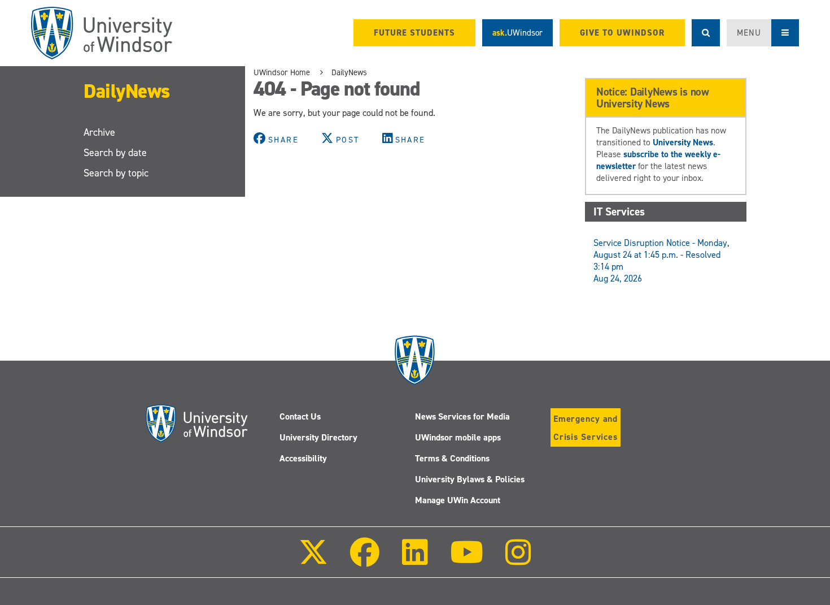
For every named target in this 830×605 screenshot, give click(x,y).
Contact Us (300, 416)
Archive (99, 132)
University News (683, 142)
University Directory (318, 437)
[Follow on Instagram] (518, 560)
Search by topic (116, 173)
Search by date (115, 152)
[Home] (101, 33)
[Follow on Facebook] (365, 560)
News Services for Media (462, 416)
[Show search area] (706, 32)
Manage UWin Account (457, 500)
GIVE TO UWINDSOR (622, 32)
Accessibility (303, 458)
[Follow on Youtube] (466, 560)
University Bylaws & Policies (470, 479)
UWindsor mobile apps (458, 437)
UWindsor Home (282, 72)
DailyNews (127, 90)
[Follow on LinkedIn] (414, 560)
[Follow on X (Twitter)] (313, 560)
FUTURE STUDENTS (414, 32)
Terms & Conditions (452, 458)
